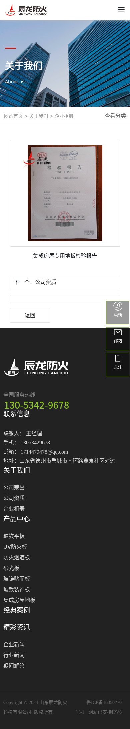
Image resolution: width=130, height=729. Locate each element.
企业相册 (63, 116)
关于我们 (38, 116)
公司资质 (45, 282)
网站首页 (13, 116)
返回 (30, 315)
